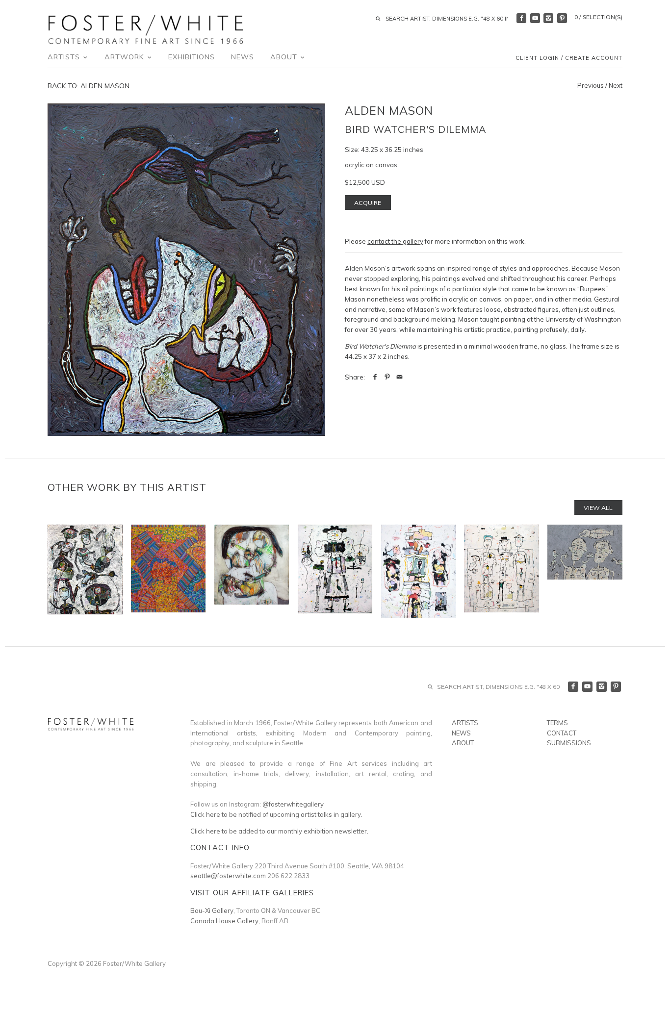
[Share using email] (399, 377)
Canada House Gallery (224, 921)
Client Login (537, 57)
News (242, 56)
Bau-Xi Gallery (211, 910)
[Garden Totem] (418, 571)
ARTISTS (465, 723)
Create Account (593, 57)
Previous (590, 85)
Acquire (367, 202)
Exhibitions (191, 56)
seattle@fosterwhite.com (228, 876)
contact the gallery (395, 241)
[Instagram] (548, 18)
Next (615, 85)
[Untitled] (251, 571)
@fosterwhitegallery (293, 804)
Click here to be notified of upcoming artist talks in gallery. (276, 814)
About (285, 56)
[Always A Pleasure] (335, 571)
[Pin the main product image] (387, 377)
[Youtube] (535, 18)
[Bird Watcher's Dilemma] (186, 269)
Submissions (569, 743)
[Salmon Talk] (584, 571)
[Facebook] (521, 18)
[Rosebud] (168, 571)
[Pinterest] (562, 18)
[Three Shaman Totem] (501, 571)
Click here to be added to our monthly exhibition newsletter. (279, 831)
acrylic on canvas (371, 165)
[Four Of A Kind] (85, 571)
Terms (557, 723)
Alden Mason (389, 110)
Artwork (125, 56)
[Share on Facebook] (375, 377)
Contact (561, 733)
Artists (65, 56)
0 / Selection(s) (598, 17)
